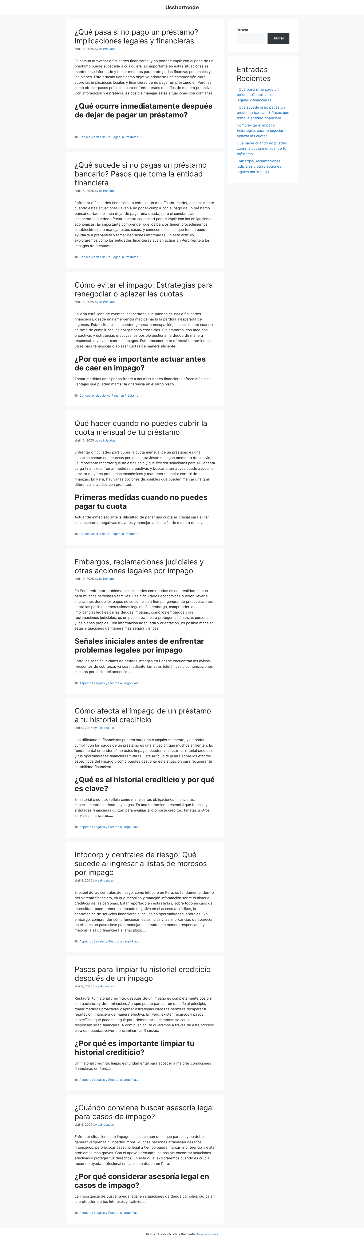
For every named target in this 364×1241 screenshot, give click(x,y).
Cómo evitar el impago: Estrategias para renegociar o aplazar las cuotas (144, 289)
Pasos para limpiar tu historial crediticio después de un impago (143, 974)
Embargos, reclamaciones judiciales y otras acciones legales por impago (139, 566)
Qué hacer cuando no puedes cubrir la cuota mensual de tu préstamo (141, 427)
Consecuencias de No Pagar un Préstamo (108, 137)
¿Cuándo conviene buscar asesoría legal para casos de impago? (144, 1112)
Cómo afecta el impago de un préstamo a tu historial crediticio (143, 715)
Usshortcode (182, 7)
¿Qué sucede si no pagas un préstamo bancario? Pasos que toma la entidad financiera (141, 173)
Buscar (242, 30)
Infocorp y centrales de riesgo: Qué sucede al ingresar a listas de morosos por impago (141, 863)
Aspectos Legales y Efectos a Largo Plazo (109, 683)
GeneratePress (207, 1234)
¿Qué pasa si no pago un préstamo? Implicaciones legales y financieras (136, 36)
